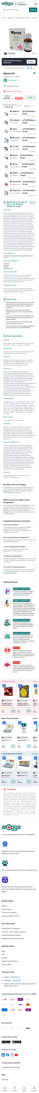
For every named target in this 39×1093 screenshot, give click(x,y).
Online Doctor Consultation (11, 928)
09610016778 (15, 977)
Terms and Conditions (9, 912)
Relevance (27, 106)
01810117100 (17, 980)
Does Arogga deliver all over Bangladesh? (16, 537)
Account (4, 958)
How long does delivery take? (12, 556)
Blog (3, 951)
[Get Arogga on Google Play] (6, 1042)
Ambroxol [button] (15, 86)
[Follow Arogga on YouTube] (16, 1054)
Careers (4, 906)
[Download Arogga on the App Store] (16, 1042)
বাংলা (33, 202)
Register (31, 62)
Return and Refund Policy (10, 916)
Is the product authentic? (11, 525)
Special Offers (6, 964)
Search (33, 10)
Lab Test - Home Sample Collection (14, 932)
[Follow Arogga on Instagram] (12, 1054)
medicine (6, 491)
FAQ (3, 954)
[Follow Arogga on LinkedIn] (3, 1054)
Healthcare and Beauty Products (13, 938)
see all (34, 681)
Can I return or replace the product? (14, 567)
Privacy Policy (6, 909)
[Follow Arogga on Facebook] (7, 1054)
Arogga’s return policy (10, 573)
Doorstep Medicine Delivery (11, 935)
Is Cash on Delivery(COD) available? (14, 546)
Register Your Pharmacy (10, 961)
